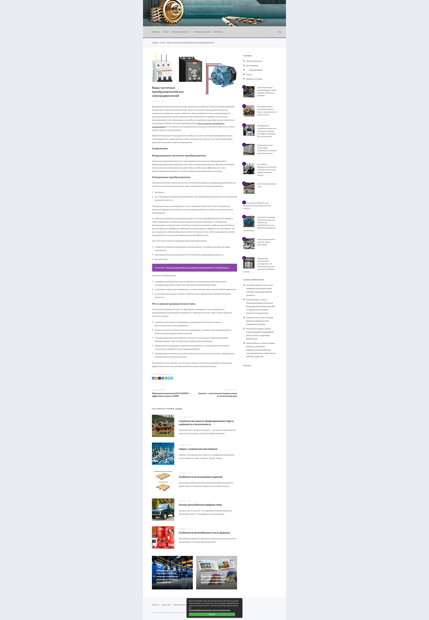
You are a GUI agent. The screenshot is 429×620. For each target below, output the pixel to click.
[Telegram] (172, 378)
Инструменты (252, 65)
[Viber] (162, 378)
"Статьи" (179, 409)
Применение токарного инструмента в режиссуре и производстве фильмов (214, 579)
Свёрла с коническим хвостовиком (198, 449)
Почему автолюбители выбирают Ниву (200, 505)
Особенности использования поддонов (201, 477)
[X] (159, 378)
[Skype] (169, 378)
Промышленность (254, 61)
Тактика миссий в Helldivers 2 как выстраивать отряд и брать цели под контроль (257, 205)
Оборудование (255, 70)
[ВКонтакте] (153, 378)
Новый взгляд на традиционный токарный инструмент (259, 320)
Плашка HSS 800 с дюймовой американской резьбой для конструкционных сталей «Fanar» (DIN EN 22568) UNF (261, 350)
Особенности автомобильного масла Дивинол (204, 532)
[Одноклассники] (156, 378)
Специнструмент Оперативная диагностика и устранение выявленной (260, 335)
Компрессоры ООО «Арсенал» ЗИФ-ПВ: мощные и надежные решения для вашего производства (167, 576)
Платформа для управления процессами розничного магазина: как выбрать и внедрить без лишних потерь (266, 131)
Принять (212, 614)
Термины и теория (254, 79)
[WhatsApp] (165, 378)
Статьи (249, 74)
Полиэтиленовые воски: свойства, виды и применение (266, 242)
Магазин (247, 365)
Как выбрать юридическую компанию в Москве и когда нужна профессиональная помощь (266, 169)
